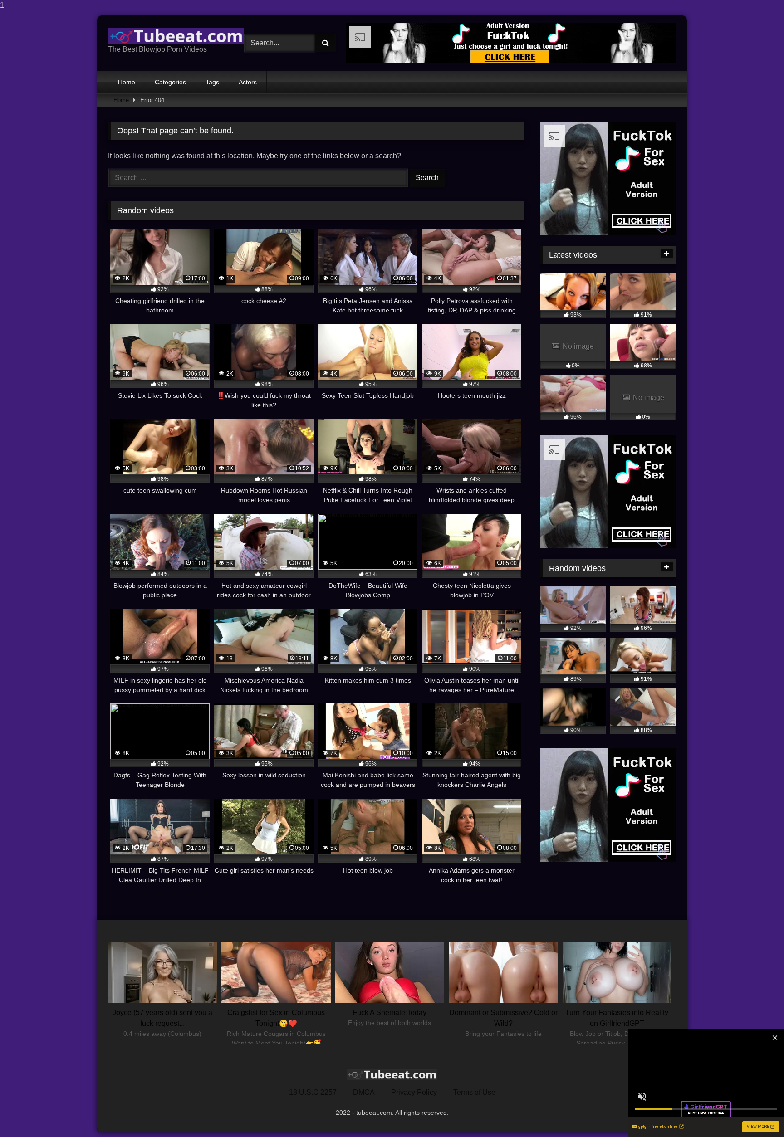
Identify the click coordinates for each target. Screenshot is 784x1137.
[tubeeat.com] (176, 36)
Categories (170, 82)
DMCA (364, 1092)
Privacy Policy (414, 1092)
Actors (248, 82)
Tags (212, 82)
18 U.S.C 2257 (313, 1092)
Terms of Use (474, 1092)
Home (126, 82)
